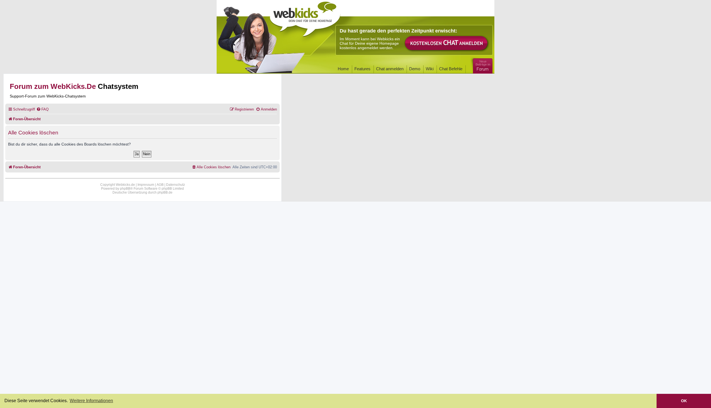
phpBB (125, 189)
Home (343, 68)
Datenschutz (175, 185)
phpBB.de (164, 192)
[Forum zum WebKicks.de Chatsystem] (481, 65)
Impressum (145, 185)
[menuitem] (42, 109)
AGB (160, 185)
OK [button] (684, 401)
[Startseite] (305, 17)
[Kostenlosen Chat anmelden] (446, 43)
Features (362, 68)
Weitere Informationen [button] (91, 400)
